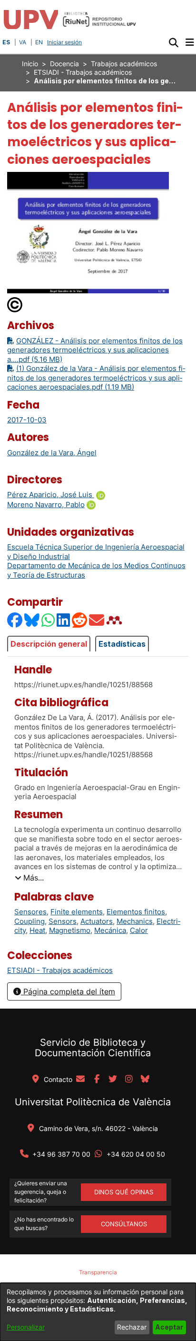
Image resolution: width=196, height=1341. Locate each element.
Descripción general (48, 644)
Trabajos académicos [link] (124, 64)
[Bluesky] (32, 619)
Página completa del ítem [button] (68, 991)
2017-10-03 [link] (27, 419)
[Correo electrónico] (97, 619)
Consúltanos (124, 1224)
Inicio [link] (30, 64)
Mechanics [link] (135, 921)
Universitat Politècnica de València (93, 1102)
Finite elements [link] (76, 911)
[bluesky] (145, 1079)
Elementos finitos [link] (136, 911)
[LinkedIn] (64, 619)
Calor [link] (139, 930)
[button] (173, 42)
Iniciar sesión (65, 42)
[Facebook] (15, 619)
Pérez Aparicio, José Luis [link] (50, 494)
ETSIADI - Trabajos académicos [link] (83, 72)
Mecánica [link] (110, 930)
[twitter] (113, 1079)
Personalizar (26, 1327)
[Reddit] (80, 619)
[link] (60, 970)
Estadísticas (122, 644)
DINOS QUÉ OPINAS (123, 1192)
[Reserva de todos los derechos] (15, 304)
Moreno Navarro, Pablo (46, 504)
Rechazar (132, 1327)
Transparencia (98, 1272)
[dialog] (98, 1312)
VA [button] (22, 42)
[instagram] (129, 1079)
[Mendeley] (115, 619)
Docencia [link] (64, 64)
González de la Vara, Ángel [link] (52, 452)
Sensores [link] (30, 911)
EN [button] (39, 42)
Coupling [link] (29, 921)
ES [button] (6, 42)
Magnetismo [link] (69, 930)
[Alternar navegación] (189, 42)
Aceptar (169, 1327)
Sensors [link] (63, 921)
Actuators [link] (96, 921)
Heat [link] (37, 930)
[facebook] (96, 1079)
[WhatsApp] (48, 619)
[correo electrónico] (80, 1079)
